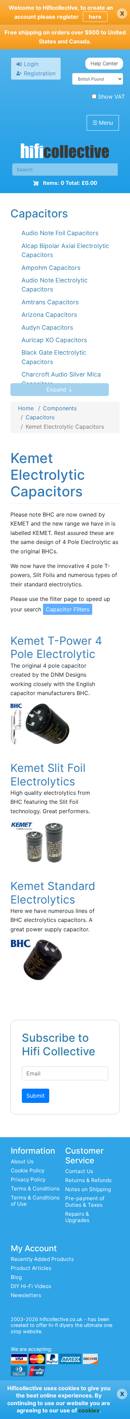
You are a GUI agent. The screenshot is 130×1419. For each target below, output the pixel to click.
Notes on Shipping (88, 1189)
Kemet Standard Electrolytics (52, 892)
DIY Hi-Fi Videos (31, 1286)
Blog (16, 1277)
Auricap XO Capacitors (54, 340)
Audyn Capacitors (47, 327)
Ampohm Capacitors (50, 267)
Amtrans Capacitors (50, 302)
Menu (103, 122)
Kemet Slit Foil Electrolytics (48, 774)
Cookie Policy (27, 1170)
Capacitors (40, 417)
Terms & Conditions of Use (35, 1200)
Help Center (104, 63)
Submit (35, 1095)
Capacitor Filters (67, 609)
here (95, 16)
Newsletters (26, 1295)
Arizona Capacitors (49, 314)
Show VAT (111, 96)
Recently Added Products (42, 1259)
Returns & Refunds (88, 1180)
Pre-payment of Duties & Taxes (84, 1201)
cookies (88, 1410)
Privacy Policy (28, 1179)
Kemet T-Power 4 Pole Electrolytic (56, 647)
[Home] (65, 152)
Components (60, 408)
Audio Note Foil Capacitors (59, 233)
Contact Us (79, 1171)
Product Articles (31, 1268)
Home (26, 408)
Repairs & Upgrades (77, 1217)
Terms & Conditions (35, 1188)
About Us (22, 1161)
